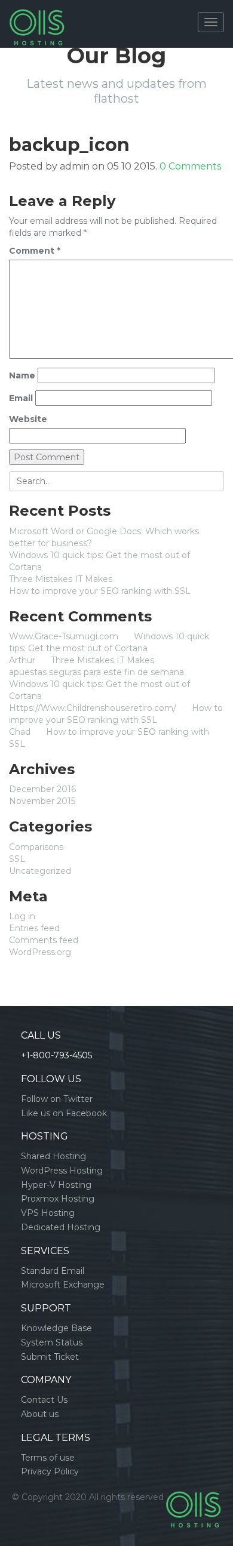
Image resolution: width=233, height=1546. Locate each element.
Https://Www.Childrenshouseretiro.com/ (92, 708)
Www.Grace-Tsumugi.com (63, 636)
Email (21, 398)
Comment (34, 250)
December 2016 (42, 789)
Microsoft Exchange (63, 1284)
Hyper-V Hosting (56, 1184)
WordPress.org (40, 952)
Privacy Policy (50, 1471)
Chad (19, 731)
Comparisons (36, 847)
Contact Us (44, 1399)
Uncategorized (40, 871)
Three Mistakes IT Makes (60, 579)
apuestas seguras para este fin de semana (96, 672)
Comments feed (43, 940)
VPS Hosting (48, 1213)
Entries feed (34, 928)
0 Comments (190, 166)
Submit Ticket (50, 1356)
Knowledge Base (56, 1328)
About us (40, 1414)
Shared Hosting (53, 1156)
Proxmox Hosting (57, 1198)
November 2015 (42, 801)
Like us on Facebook (64, 1113)
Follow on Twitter (57, 1099)
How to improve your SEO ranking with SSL (100, 591)
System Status (51, 1342)
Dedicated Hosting (60, 1227)
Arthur (22, 660)
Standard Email (52, 1270)
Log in (22, 916)
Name (22, 375)
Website (28, 419)
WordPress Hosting (62, 1170)
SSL (17, 859)
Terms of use (48, 1457)
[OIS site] (36, 15)
